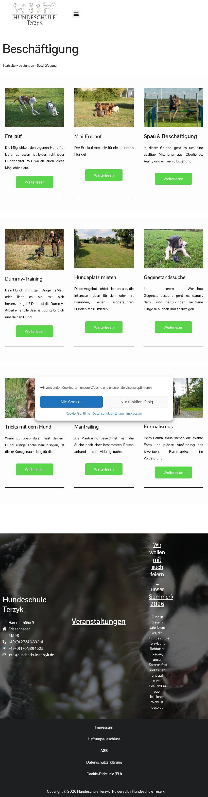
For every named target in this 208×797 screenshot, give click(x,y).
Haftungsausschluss (104, 738)
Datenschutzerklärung (108, 413)
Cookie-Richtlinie (78, 413)
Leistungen (26, 65)
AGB (104, 750)
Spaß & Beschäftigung (170, 136)
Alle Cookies (71, 402)
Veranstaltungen (99, 621)
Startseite (9, 65)
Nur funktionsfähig (136, 402)
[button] (76, 14)
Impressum (134, 413)
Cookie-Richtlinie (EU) (104, 773)
